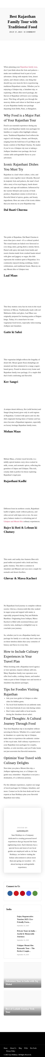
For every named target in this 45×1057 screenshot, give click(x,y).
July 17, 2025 (15, 32)
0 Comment (30, 32)
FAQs (26, 1048)
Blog (20, 1048)
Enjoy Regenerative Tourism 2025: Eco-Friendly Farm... (25, 919)
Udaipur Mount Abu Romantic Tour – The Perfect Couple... (26, 948)
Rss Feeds (33, 1048)
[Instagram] (28, 893)
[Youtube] (16, 893)
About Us (13, 1048)
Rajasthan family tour (28, 67)
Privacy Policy (10, 1051)
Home (6, 1048)
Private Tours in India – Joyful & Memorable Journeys (26, 934)
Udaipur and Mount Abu (13, 521)
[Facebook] (10, 893)
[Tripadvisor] (35, 893)
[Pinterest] (22, 893)
